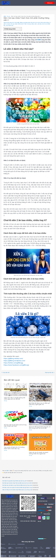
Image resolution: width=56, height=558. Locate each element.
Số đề (19, 24)
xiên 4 (35, 24)
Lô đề (29, 516)
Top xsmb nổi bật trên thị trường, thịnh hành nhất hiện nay (14, 447)
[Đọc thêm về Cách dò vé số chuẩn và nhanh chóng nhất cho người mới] (40, 442)
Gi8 (16, 22)
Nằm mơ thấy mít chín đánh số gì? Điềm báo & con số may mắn (17, 489)
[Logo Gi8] (10, 496)
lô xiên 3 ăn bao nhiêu (12, 24)
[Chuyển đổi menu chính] (2, 8)
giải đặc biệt (27, 22)
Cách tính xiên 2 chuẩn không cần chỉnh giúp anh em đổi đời (14, 398)
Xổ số (25, 516)
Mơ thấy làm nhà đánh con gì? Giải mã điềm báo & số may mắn (17, 485)
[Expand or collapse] (20, 29)
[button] (50, 3)
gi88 (18, 22)
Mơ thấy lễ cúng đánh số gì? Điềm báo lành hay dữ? (14, 480)
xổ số (43, 24)
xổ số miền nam (9, 25)
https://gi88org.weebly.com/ (13, 358)
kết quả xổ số (33, 22)
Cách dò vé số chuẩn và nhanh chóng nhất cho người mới (38, 453)
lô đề (38, 22)
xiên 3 (22, 24)
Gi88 (5, 16)
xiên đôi (39, 24)
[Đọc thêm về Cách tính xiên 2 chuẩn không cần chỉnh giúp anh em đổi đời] (15, 389)
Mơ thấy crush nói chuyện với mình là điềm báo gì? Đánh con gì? (17, 487)
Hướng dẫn (33, 516)
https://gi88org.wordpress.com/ (14, 361)
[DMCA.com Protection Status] (42, 538)
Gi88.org (22, 22)
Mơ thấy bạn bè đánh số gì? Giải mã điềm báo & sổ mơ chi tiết (16, 483)
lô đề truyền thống (44, 22)
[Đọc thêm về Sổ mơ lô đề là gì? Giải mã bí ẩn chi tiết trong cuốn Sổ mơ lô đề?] (40, 417)
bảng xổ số (11, 22)
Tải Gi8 (21, 516)
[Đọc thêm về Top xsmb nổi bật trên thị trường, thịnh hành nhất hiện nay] (15, 439)
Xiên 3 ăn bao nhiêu (29, 24)
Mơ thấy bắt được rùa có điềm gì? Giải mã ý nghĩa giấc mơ (39, 403)
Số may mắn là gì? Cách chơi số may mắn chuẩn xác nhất (15, 425)
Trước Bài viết (5, 372)
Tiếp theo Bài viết (49, 372)
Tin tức (8, 16)
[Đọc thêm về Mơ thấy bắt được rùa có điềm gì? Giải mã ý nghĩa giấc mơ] (40, 392)
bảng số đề (6, 22)
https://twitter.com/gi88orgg (13, 363)
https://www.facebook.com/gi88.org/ (16, 365)
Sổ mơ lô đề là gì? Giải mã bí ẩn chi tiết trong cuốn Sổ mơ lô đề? (39, 427)
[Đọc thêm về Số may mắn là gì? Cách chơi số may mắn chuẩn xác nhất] (15, 416)
